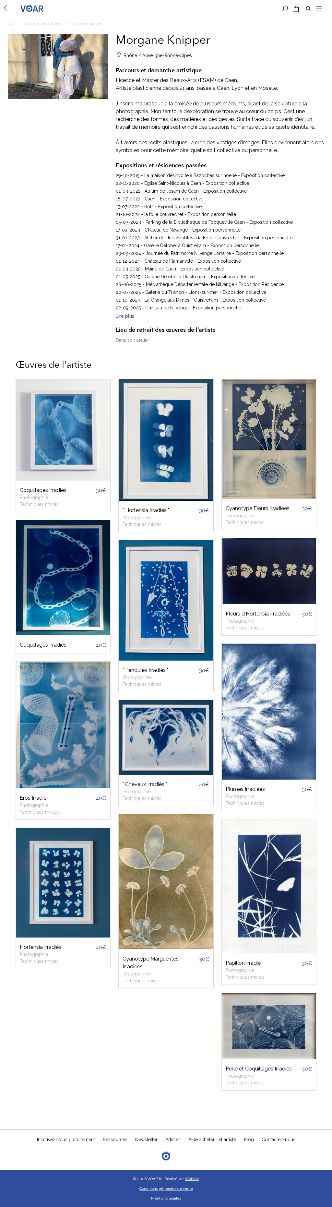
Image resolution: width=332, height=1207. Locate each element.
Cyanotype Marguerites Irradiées (151, 963)
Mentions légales (166, 1198)
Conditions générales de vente (166, 1188)
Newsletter (146, 1139)
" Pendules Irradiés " (145, 670)
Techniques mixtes (39, 504)
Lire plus (125, 316)
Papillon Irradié (243, 963)
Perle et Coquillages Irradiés (259, 1069)
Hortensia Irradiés (40, 947)
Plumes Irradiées (245, 789)
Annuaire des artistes (42, 23)
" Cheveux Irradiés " (145, 784)
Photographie (34, 497)
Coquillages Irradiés (43, 490)
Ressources (115, 1139)
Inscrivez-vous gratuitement (66, 1139)
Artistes (173, 1139)
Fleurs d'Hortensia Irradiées (258, 614)
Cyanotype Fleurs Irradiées (258, 508)
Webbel (192, 1179)
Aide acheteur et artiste (212, 1139)
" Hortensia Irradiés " (146, 510)
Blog (249, 1139)
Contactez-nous (278, 1139)
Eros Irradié (33, 798)
